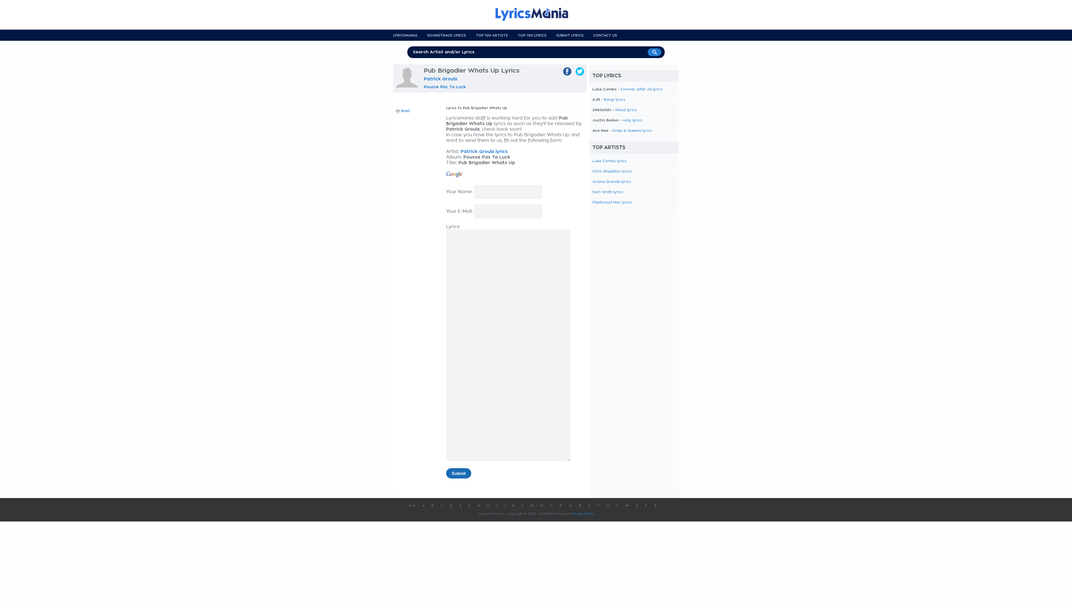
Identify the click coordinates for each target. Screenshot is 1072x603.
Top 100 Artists (492, 35)
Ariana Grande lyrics (611, 182)
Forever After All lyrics (641, 89)
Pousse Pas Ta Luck (445, 87)
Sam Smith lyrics (607, 192)
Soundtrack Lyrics (446, 35)
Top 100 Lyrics (532, 35)
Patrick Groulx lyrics (484, 151)
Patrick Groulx (440, 79)
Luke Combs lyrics (609, 161)
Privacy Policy (582, 513)
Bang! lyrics (614, 100)
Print (405, 111)
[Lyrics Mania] (536, 14)
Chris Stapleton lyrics (612, 171)
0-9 (412, 505)
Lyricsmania (405, 35)
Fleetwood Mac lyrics (612, 202)
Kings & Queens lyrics (632, 131)
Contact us (605, 35)
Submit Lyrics (569, 35)
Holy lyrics (632, 120)
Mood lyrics (626, 110)
